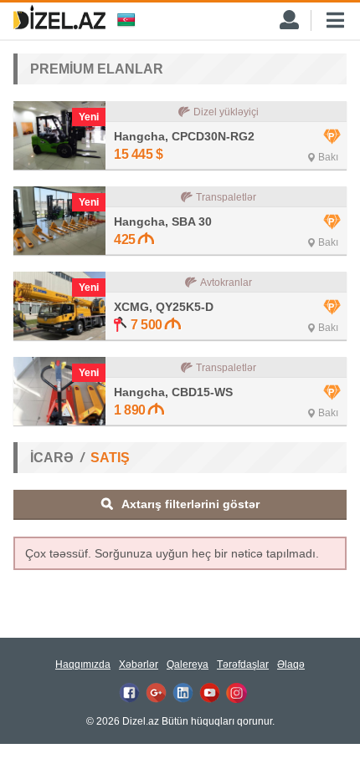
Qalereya (187, 664)
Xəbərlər (138, 664)
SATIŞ (110, 458)
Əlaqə (291, 664)
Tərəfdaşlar (243, 664)
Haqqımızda (83, 664)
